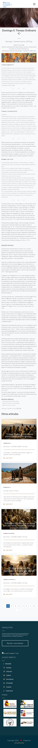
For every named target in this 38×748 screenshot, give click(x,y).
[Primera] (4, 606)
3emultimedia (19, 743)
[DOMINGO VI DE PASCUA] (19, 519)
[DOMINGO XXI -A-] (19, 429)
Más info (9, 458)
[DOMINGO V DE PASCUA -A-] (19, 565)
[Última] (21, 610)
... (17, 610)
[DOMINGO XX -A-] (19, 473)
